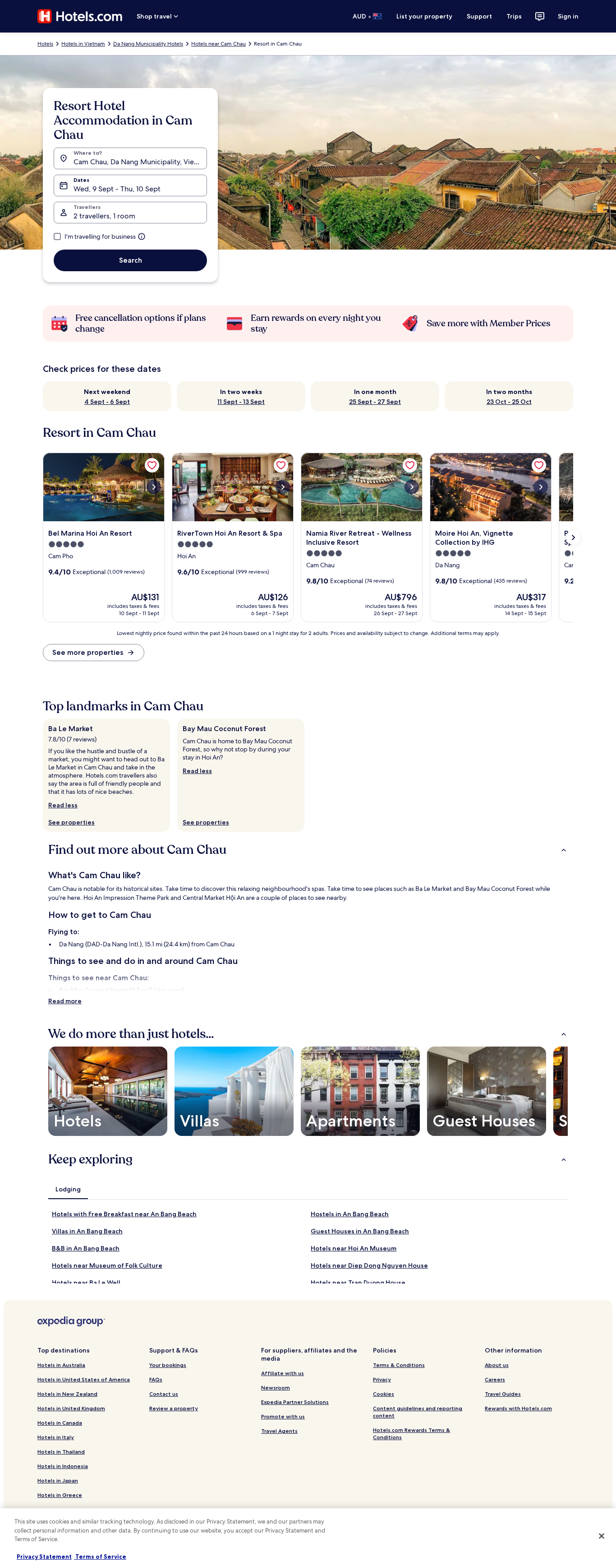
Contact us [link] (163, 1393)
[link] (152, 465)
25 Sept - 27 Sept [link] (375, 402)
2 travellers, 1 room (104, 216)
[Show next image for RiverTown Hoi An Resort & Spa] (283, 487)
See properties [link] (71, 822)
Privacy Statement (44, 1556)
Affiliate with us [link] (282, 1373)
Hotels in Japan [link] (57, 1480)
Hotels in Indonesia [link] (62, 1466)
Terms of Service (100, 1556)
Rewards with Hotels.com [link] (518, 1408)
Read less (63, 805)
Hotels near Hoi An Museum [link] (353, 1248)
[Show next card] (573, 537)
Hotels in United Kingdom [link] (71, 1408)
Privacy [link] (382, 1379)
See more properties (87, 652)
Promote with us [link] (283, 1416)
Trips (514, 16)
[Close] (601, 1536)
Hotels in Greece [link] (59, 1495)
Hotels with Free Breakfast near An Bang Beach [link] (124, 1214)
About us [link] (497, 1365)
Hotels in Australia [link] (61, 1365)
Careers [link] (495, 1379)
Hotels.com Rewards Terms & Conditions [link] (411, 1434)
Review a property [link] (173, 1408)
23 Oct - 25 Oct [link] (509, 402)
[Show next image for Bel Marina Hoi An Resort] (154, 487)
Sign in (568, 16)
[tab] (68, 1189)
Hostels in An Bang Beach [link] (350, 1214)
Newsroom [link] (275, 1387)
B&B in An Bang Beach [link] (86, 1248)
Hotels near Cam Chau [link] (218, 43)
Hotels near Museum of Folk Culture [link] (107, 1265)
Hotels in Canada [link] (59, 1422)
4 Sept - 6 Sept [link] (107, 402)
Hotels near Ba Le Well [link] (86, 1283)
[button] (308, 849)
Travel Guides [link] (503, 1393)
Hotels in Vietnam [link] (83, 43)
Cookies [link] (383, 1393)
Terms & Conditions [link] (399, 1365)
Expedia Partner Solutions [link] (295, 1402)
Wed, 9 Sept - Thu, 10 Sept (117, 189)
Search (130, 260)
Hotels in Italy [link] (55, 1437)
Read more (65, 1001)
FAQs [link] (155, 1379)
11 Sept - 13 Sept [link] (241, 402)
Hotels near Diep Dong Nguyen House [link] (369, 1265)
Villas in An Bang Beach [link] (87, 1231)
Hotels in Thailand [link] (61, 1451)
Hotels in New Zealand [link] (67, 1393)
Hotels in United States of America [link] (83, 1379)
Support (479, 16)
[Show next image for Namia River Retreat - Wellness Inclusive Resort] (412, 487)
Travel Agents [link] (279, 1430)
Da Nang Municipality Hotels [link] (148, 43)
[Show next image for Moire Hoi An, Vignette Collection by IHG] (540, 487)
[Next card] (557, 1091)
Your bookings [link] (167, 1365)
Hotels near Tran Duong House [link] (358, 1283)
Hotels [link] (45, 43)
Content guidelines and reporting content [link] (417, 1412)
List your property (424, 16)
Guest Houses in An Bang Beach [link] (360, 1231)
